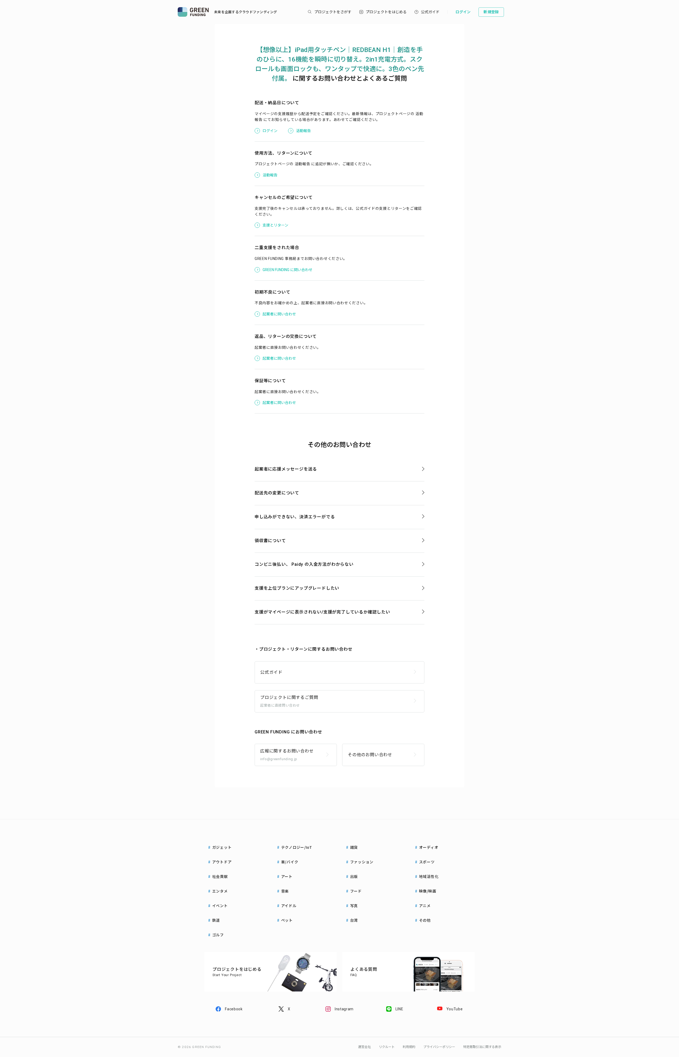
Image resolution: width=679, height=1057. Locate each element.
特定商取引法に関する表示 (482, 1047)
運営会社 (364, 1047)
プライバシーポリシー (439, 1047)
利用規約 (409, 1047)
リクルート (387, 1047)
